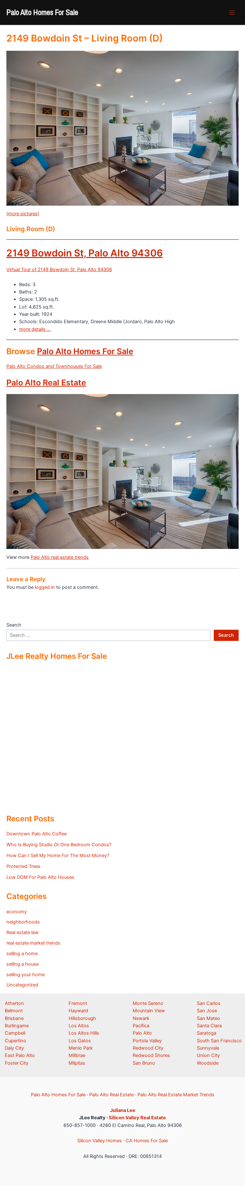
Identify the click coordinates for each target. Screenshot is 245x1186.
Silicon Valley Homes (99, 1141)
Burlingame (17, 1026)
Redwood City (148, 1048)
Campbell (15, 1033)
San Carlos (208, 1003)
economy (16, 912)
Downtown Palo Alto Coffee (36, 834)
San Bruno (144, 1063)
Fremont (78, 1003)
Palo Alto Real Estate (46, 382)
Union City (208, 1055)
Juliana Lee (122, 1110)
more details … (35, 329)
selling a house (22, 964)
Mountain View (149, 1011)
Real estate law (22, 932)
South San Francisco (219, 1041)
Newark (141, 1018)
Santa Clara (209, 1026)
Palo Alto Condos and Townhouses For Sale (54, 366)
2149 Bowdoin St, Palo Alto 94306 (84, 253)
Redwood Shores (151, 1055)
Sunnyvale (208, 1048)
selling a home (22, 953)
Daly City (14, 1048)
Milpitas (77, 1063)
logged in (45, 587)
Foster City (16, 1063)
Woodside (208, 1063)
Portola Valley (147, 1041)
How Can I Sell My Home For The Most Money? (57, 855)
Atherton (14, 1003)
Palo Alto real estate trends (60, 557)
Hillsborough (82, 1018)
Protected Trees (23, 866)
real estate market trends (33, 943)
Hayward (78, 1011)
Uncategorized (22, 985)
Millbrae (77, 1055)
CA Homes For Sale (147, 1141)
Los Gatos (80, 1041)
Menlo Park (81, 1048)
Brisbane (14, 1018)
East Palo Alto (20, 1055)
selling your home (25, 974)
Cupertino (15, 1041)
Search (13, 625)
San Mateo (208, 1018)
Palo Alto (142, 1033)
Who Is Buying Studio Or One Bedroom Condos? (58, 845)
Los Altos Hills (84, 1033)
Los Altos (79, 1026)
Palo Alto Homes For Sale (42, 12)
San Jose (207, 1011)
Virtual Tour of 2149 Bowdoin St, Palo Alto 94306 (59, 269)
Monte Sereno (148, 1003)
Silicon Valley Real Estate (137, 1118)
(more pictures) (22, 214)
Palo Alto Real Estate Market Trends (175, 1095)
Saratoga (206, 1033)
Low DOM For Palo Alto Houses (40, 877)
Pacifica (141, 1026)
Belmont (14, 1011)
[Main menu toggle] (232, 12)
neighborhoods (23, 922)
